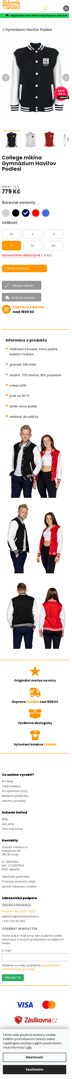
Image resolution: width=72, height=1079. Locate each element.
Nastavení (34, 1057)
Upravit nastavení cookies (19, 886)
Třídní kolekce (11, 786)
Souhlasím (34, 1069)
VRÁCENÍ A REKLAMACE (16, 905)
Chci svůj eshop (12, 829)
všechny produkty (14, 801)
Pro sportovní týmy (14, 791)
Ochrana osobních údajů (18, 881)
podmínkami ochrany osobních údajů (31, 967)
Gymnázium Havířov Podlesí (28, 29)
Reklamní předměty (15, 796)
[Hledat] (46, 8)
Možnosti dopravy (23, 298)
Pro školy (7, 781)
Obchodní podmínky (16, 877)
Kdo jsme (8, 824)
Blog (4, 819)
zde (28, 1047)
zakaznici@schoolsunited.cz (20, 916)
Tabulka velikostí (23, 286)
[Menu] (66, 8)
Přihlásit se (13, 978)
